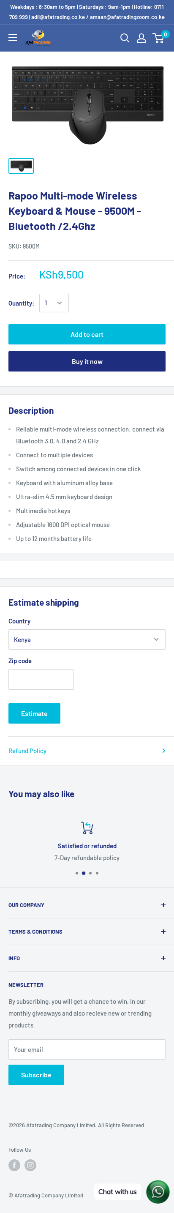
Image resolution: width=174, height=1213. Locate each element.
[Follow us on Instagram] (30, 1165)
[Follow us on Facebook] (14, 1165)
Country (19, 621)
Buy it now (87, 361)
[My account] (141, 38)
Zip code (20, 660)
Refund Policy (27, 750)
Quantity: (21, 303)
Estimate (34, 713)
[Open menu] (12, 37)
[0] (158, 38)
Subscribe (36, 1075)
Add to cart (87, 334)
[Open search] (125, 38)
